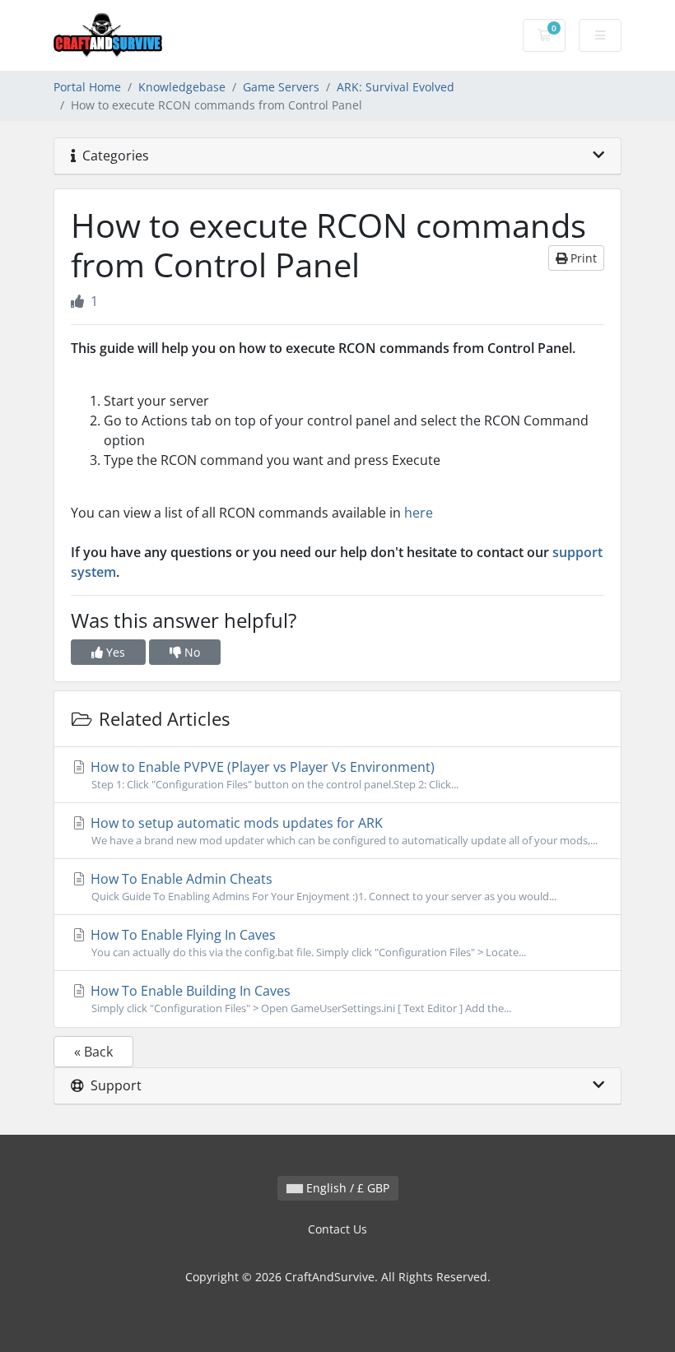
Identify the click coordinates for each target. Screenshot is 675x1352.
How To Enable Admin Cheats (321, 887)
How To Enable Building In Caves (299, 998)
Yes (114, 652)
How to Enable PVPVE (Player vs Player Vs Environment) (273, 775)
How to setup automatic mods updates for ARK (342, 831)
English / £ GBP (346, 1188)
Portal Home (87, 87)
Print (582, 258)
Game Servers (281, 87)
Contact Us (337, 1229)
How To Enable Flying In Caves (306, 942)
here (418, 513)
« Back (93, 1052)
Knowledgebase (182, 87)
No (190, 652)
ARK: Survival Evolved (395, 87)
